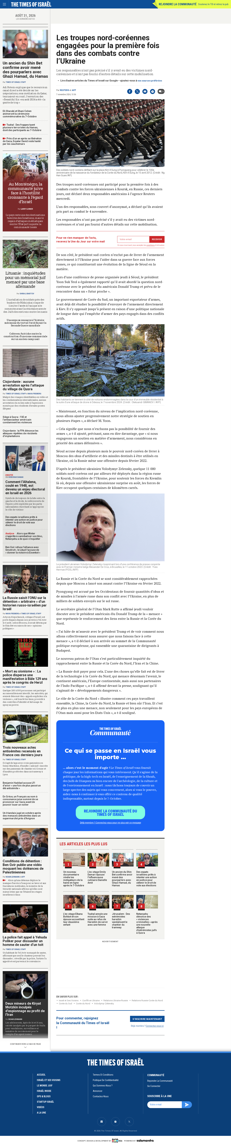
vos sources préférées (150, 80)
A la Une (41, 1112)
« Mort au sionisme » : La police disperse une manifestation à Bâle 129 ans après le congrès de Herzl (25, 676)
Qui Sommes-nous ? (102, 1085)
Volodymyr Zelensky (104, 1003)
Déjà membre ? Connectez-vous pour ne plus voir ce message (110, 822)
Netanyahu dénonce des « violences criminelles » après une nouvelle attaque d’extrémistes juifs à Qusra (147, 923)
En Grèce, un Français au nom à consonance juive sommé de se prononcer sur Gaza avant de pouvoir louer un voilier (20, 800)
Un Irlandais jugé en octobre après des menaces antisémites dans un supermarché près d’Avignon (22, 816)
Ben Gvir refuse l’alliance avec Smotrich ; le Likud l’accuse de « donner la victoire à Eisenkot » (22, 550)
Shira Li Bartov (27, 294)
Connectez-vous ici (155, 1025)
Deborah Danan (16, 477)
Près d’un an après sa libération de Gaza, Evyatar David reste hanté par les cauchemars (22, 141)
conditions (151, 245)
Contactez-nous (101, 1096)
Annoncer (97, 1091)
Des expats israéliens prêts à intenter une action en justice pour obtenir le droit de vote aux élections (146, 879)
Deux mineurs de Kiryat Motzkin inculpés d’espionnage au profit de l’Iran (25, 1009)
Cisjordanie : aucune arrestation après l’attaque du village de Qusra (23, 385)
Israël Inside (44, 1091)
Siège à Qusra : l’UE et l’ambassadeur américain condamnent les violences (17, 420)
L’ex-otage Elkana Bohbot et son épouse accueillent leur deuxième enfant (73, 919)
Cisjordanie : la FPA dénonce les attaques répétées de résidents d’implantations (20, 433)
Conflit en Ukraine (91, 1000)
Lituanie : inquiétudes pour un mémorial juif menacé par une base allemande (25, 279)
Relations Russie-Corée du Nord (147, 1000)
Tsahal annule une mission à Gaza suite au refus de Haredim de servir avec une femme (98, 919)
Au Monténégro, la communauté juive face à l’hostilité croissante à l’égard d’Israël (25, 192)
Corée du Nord (83, 1003)
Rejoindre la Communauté (178, 4)
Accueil (41, 1074)
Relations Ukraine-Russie (115, 1000)
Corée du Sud (65, 1003)
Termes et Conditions (103, 1074)
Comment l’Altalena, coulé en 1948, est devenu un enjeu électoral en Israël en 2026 (25, 487)
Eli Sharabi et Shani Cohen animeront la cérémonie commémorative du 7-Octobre (20, 114)
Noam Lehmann (12, 877)
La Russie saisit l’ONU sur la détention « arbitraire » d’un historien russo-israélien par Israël (25, 603)
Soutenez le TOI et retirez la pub (213, 4)
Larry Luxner (27, 209)
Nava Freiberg (34, 394)
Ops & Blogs (44, 1096)
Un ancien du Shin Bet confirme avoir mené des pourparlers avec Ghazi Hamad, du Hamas (122, 879)
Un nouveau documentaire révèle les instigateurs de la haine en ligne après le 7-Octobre (73, 879)
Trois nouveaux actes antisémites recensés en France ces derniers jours (22, 751)
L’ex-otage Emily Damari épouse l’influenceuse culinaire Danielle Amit (97, 877)
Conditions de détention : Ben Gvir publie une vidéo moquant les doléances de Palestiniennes (23, 866)
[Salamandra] (145, 1140)
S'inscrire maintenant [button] (147, 1018)
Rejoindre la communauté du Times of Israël (110, 812)
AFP (74, 90)
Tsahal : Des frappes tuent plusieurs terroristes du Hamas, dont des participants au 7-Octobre (22, 127)
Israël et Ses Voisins (68, 1000)
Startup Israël (45, 1101)
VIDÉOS (40, 1107)
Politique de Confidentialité (106, 1080)
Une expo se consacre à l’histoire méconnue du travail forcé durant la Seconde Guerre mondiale (25, 322)
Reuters (64, 90)
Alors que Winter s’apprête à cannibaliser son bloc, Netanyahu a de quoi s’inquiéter (24, 536)
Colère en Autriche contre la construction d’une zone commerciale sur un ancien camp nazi (25, 336)
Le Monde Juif (44, 1085)
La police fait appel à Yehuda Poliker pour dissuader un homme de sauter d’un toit (25, 941)
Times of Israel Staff (16, 82)
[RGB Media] (117, 1140)
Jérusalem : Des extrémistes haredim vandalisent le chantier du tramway (121, 921)
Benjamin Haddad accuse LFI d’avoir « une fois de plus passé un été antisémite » (22, 785)
